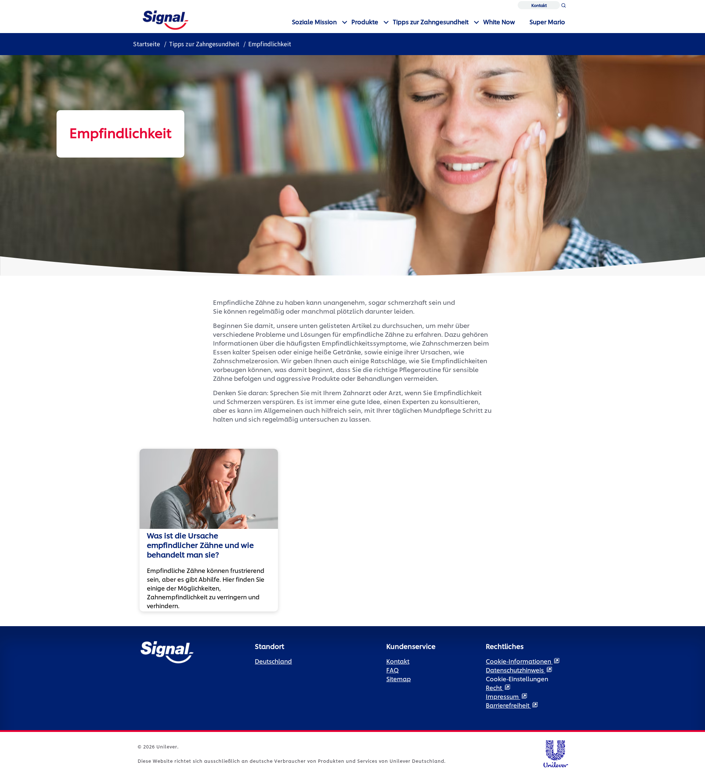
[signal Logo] (167, 651)
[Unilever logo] (555, 752)
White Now (499, 21)
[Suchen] (563, 6)
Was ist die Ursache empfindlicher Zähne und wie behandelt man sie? (200, 544)
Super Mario (547, 21)
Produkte (364, 21)
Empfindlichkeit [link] (269, 44)
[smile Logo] (165, 19)
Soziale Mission (314, 21)
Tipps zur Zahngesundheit (431, 21)
